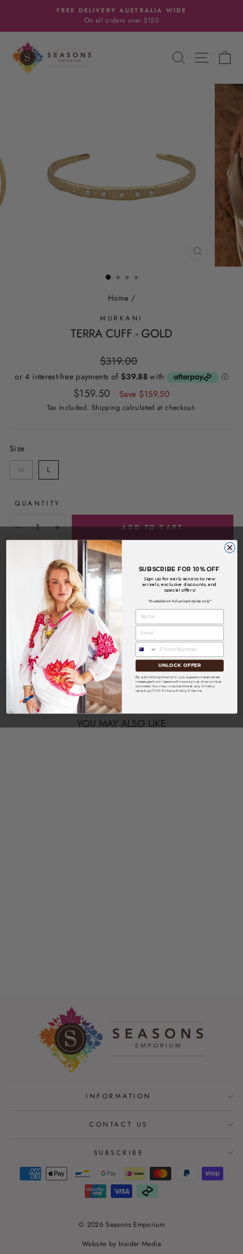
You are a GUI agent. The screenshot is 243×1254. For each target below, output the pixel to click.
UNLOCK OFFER (179, 666)
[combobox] (146, 650)
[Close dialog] (229, 547)
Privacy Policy (174, 690)
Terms (195, 690)
